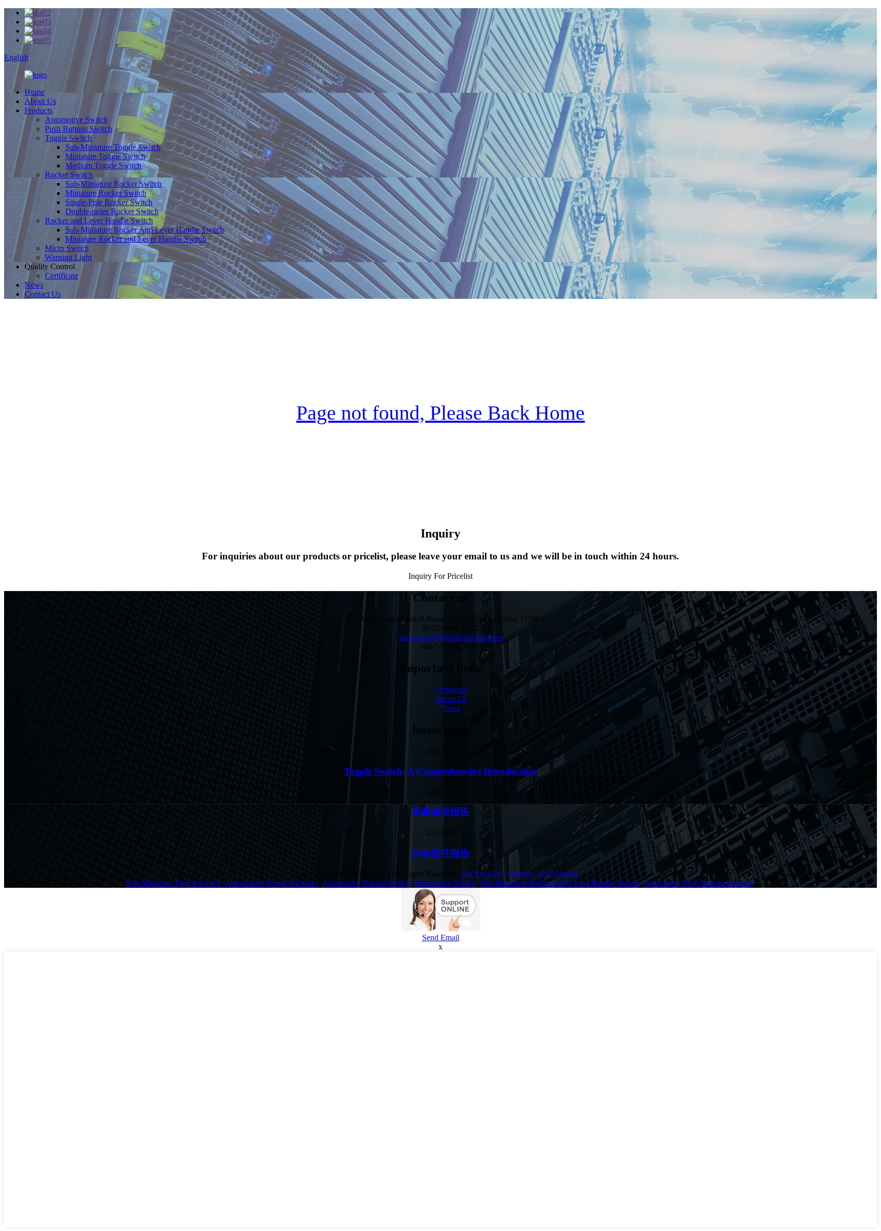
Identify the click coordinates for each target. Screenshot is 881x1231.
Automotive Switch (76, 119)
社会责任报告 (440, 853)
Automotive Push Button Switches (698, 883)
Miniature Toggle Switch (105, 156)
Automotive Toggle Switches (272, 883)
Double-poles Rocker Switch (112, 211)
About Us (40, 101)
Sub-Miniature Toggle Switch (113, 147)
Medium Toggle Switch (103, 165)
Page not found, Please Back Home (440, 412)
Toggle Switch (68, 138)
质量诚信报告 (440, 811)
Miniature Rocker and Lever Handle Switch (135, 239)
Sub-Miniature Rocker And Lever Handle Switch (144, 229)
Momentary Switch (445, 883)
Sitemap (520, 873)
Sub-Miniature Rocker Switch (113, 183)
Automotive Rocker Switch (366, 883)
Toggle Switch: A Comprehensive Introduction (440, 771)
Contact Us (42, 294)
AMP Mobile (557, 873)
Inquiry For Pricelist (440, 576)
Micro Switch (67, 248)
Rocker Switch (69, 174)
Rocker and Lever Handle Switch (99, 220)
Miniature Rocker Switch (105, 193)
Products (38, 110)
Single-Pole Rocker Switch (108, 202)
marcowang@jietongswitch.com (451, 637)
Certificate (61, 275)
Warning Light (68, 257)
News (33, 284)
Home (34, 92)
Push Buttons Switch (78, 128)
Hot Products (481, 873)
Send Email (440, 937)
